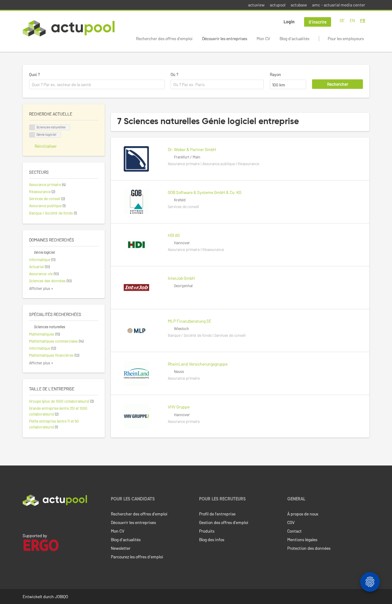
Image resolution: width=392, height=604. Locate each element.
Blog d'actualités (294, 38)
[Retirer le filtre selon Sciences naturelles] (31, 326)
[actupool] (69, 28)
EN (352, 20)
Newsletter (120, 548)
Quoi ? (34, 74)
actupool (277, 4)
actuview (256, 4)
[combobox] (97, 84)
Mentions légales (302, 539)
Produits (206, 531)
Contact (294, 531)
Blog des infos (211, 539)
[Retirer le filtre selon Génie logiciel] (31, 252)
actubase (299, 4)
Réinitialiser (46, 146)
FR (362, 20)
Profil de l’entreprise (217, 513)
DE (342, 20)
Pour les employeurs (346, 38)
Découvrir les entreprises (224, 38)
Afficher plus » (41, 288)
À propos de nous (302, 513)
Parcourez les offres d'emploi (137, 556)
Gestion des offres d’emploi (223, 522)
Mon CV (263, 38)
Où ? (174, 74)
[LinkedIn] (26, 519)
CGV (291, 522)
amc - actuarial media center (338, 4)
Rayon (275, 74)
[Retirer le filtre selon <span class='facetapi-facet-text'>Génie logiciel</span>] (32, 135)
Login (289, 21)
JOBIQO (61, 596)
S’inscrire (317, 22)
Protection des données (308, 548)
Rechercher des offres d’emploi (164, 38)
